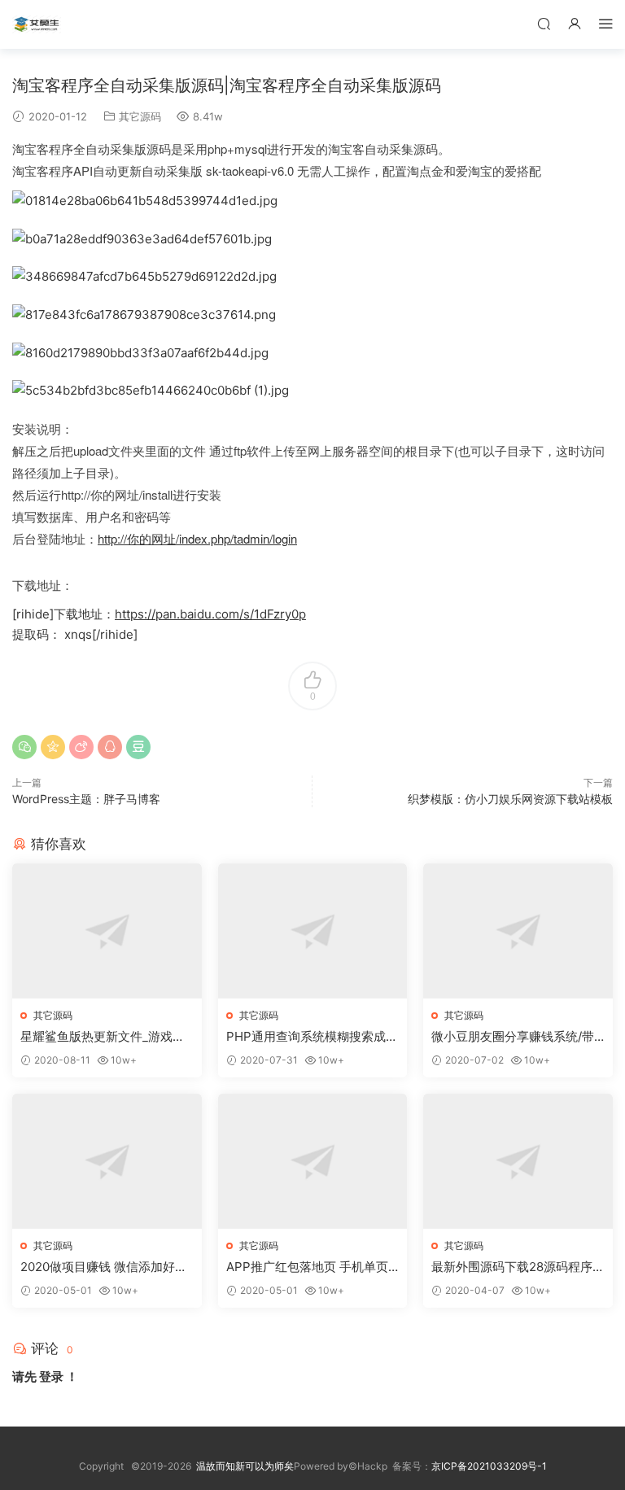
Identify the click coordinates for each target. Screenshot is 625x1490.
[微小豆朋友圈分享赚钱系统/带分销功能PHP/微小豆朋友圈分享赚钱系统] (518, 930)
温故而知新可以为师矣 (245, 1466)
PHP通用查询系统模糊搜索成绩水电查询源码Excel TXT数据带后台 (312, 1037)
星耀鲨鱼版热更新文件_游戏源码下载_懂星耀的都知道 (102, 1037)
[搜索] (543, 23)
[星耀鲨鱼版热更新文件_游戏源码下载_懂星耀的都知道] (107, 930)
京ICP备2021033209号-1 (489, 1466)
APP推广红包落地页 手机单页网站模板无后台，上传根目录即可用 (311, 1267)
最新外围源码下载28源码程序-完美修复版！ (514, 1267)
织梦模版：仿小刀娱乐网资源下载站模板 (510, 799)
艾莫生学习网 (36, 24)
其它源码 (140, 116)
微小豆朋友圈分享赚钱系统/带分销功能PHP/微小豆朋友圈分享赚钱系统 (513, 1037)
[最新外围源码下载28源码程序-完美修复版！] (518, 1161)
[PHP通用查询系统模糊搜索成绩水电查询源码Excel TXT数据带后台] (313, 930)
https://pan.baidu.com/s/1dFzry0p (210, 614)
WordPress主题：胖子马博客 (86, 799)
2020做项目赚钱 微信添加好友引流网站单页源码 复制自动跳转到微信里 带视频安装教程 (103, 1267)
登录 (51, 1376)
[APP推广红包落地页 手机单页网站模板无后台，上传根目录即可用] (313, 1161)
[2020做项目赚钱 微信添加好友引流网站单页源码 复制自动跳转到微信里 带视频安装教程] (107, 1161)
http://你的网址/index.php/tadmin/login (197, 538)
